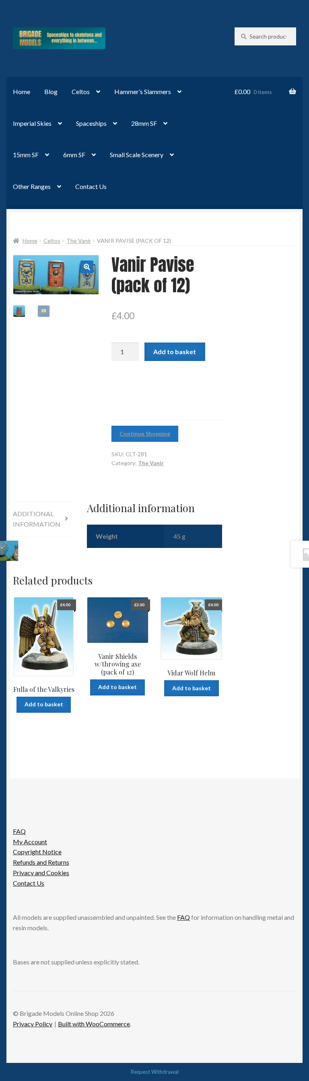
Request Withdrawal (155, 1072)
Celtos (81, 91)
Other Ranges (32, 186)
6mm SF (74, 154)
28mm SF (144, 123)
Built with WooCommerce (94, 1024)
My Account (30, 841)
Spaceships (91, 123)
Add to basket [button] (44, 704)
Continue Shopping (144, 433)
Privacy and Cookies (41, 872)
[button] (86, 267)
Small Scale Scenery (136, 154)
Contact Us (91, 186)
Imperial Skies (32, 123)
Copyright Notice (37, 851)
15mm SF (26, 154)
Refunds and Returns (41, 862)
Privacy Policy (32, 1024)
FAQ (19, 831)
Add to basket (174, 351)
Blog (51, 91)
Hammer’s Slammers (142, 91)
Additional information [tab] (36, 519)
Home (21, 91)
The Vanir (78, 240)
